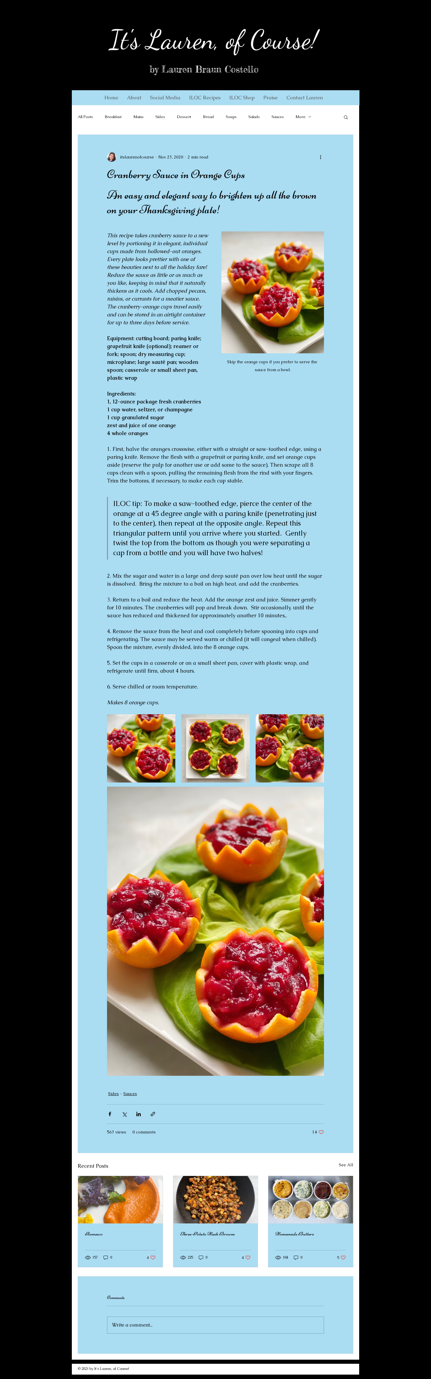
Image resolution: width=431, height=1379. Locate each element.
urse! (295, 39)
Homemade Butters (294, 1233)
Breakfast (113, 116)
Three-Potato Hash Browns (207, 1233)
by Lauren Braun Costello (204, 69)
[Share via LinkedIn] (138, 1114)
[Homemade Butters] (310, 1199)
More (301, 116)
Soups (231, 116)
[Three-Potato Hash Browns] (215, 1199)
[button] (134, 97)
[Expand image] (141, 748)
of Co (246, 39)
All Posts (85, 116)
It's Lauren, (164, 39)
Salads (254, 116)
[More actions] (320, 157)
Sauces (278, 116)
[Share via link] (153, 1114)
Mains (138, 116)
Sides (160, 116)
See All (346, 1164)
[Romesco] (120, 1199)
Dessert (184, 116)
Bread (208, 116)
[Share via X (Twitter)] (124, 1114)
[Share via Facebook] (110, 1114)
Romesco (94, 1233)
